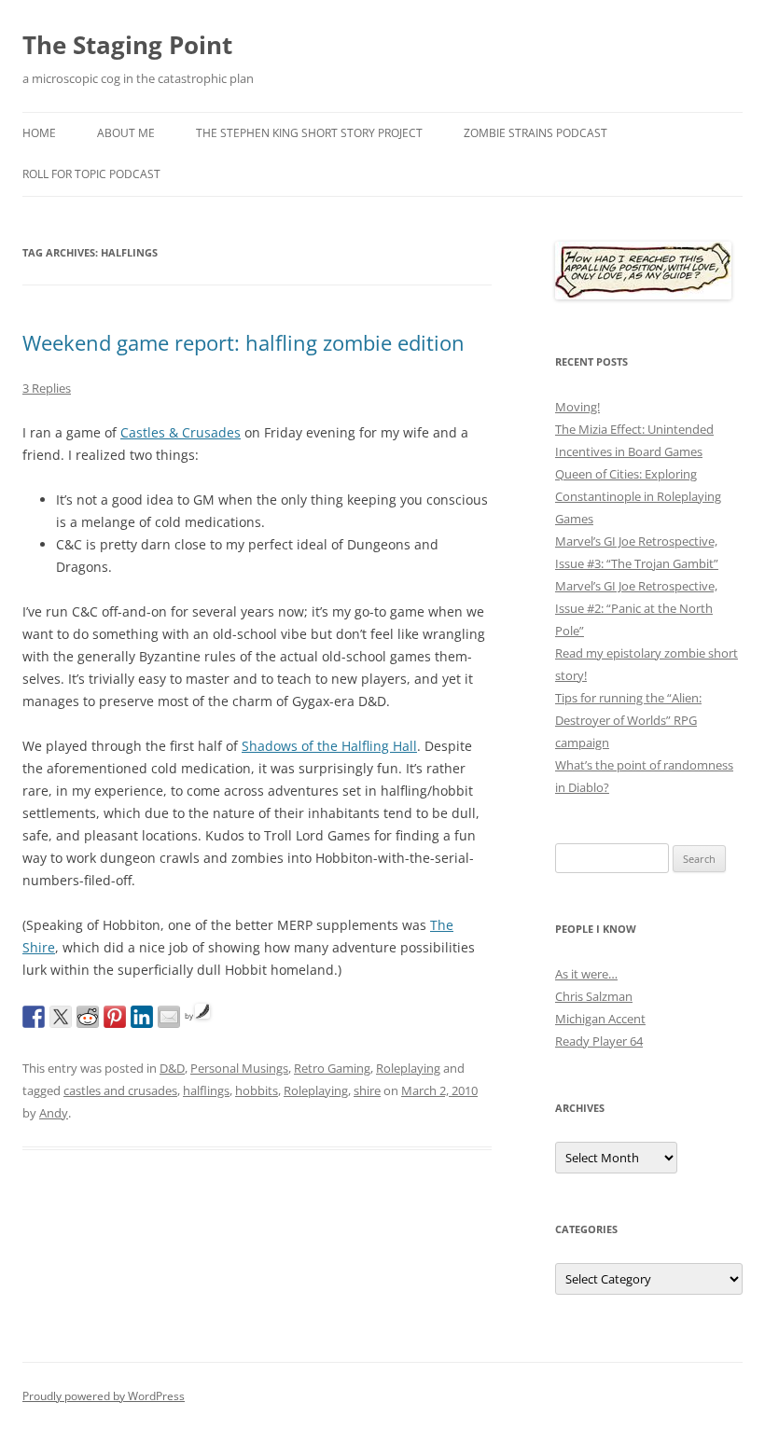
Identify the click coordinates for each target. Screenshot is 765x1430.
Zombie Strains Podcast (535, 133)
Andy (53, 1112)
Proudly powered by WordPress (103, 1396)
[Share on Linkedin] (142, 1017)
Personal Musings (239, 1068)
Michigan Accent (600, 1018)
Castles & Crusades (180, 432)
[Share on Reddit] (87, 1017)
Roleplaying (408, 1068)
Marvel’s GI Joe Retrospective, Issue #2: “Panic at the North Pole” (636, 608)
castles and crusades (120, 1090)
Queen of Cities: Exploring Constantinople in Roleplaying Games (638, 496)
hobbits (256, 1090)
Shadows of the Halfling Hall (329, 746)
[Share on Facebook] (33, 1017)
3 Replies (46, 388)
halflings (206, 1090)
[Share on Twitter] (60, 1017)
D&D (172, 1068)
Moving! (577, 406)
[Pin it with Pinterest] (115, 1017)
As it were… (586, 973)
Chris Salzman (594, 996)
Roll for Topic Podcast (91, 174)
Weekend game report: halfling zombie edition (243, 342)
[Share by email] (169, 1017)
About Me (126, 133)
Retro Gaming (332, 1068)
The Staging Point (127, 45)
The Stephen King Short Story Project (309, 133)
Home (39, 133)
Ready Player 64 (599, 1041)
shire (367, 1090)
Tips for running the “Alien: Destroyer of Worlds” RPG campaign (628, 720)
